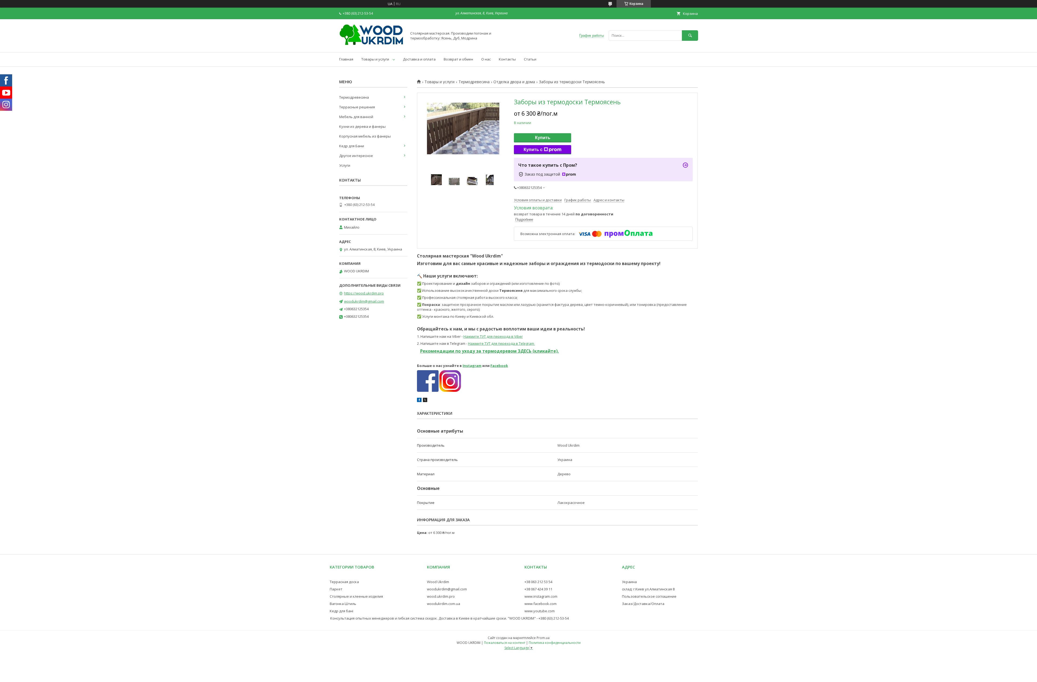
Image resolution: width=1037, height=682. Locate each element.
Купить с (533, 149)
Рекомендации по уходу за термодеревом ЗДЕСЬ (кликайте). (489, 351)
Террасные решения (357, 107)
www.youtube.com (539, 611)
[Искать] (690, 35)
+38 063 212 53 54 (538, 581)
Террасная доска (344, 581)
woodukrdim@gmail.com (364, 301)
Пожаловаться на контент (504, 642)
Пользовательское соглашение (649, 596)
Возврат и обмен (458, 59)
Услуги (344, 165)
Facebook (499, 365)
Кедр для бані (341, 611)
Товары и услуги (375, 59)
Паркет (336, 589)
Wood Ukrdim (438, 581)
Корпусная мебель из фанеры (365, 136)
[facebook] (419, 400)
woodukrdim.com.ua (443, 603)
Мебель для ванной (356, 116)
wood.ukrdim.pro (441, 596)
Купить (542, 137)
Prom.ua (543, 638)
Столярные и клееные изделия (356, 596)
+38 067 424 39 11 (538, 589)
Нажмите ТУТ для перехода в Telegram (501, 343)
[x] (425, 400)
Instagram (472, 365)
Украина (629, 581)
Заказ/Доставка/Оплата (643, 603)
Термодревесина (474, 82)
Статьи (530, 59)
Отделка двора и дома (514, 82)
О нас (486, 59)
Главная (346, 59)
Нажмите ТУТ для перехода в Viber (493, 336)
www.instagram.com (540, 596)
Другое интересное (356, 155)
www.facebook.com (540, 603)
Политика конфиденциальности (555, 642)
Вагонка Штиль (343, 603)
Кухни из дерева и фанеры (362, 126)
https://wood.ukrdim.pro (364, 293)
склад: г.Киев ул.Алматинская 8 (648, 589)
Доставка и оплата (419, 59)
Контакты (507, 59)
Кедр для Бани (351, 145)
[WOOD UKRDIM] (371, 45)
